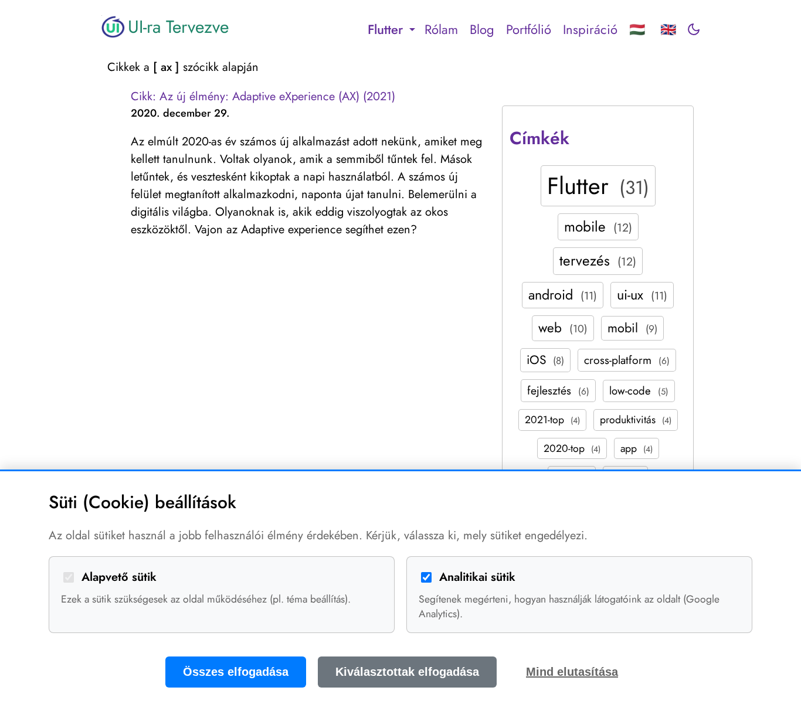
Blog (482, 29)
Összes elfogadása (236, 671)
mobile (598, 226)
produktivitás (635, 419)
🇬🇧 (668, 29)
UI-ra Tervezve (178, 27)
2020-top (572, 448)
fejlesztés (558, 390)
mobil (632, 328)
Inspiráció (590, 29)
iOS (545, 360)
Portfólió (528, 29)
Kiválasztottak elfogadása (407, 671)
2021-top (552, 419)
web (563, 327)
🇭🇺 (637, 29)
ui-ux (642, 295)
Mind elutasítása (572, 671)
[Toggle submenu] (412, 29)
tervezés (597, 260)
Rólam (441, 29)
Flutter (598, 186)
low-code (638, 391)
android (562, 295)
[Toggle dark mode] (693, 29)
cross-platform (627, 360)
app (636, 448)
